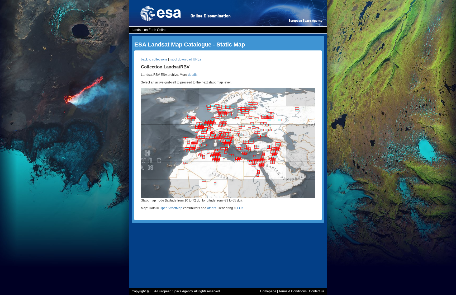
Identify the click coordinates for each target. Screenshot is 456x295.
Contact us (316, 291)
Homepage (268, 291)
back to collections (154, 59)
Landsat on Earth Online (149, 30)
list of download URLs (185, 59)
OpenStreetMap (171, 208)
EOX (240, 208)
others (211, 208)
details (192, 75)
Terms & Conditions (293, 291)
